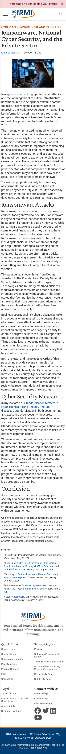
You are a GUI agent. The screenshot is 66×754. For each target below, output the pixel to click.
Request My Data (43, 674)
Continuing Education (12, 659)
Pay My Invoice (9, 664)
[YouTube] (37, 717)
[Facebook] (37, 710)
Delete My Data (42, 679)
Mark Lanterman (10, 52)
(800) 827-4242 (43, 738)
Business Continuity (12, 711)
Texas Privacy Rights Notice (49, 661)
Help (3, 674)
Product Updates (10, 669)
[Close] (62, 4)
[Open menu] (5, 14)
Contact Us (7, 679)
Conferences (8, 649)
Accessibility (8, 706)
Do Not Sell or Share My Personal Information (47, 668)
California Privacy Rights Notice (47, 655)
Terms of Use (8, 693)
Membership (41, 693)
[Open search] (61, 14)
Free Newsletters (43, 703)
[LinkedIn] (53, 710)
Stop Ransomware (15, 596)
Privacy (38, 649)
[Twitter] (45, 710)
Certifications (8, 654)
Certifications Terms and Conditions (14, 700)
